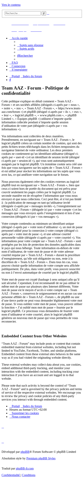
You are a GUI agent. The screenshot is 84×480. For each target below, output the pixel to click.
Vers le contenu (11, 4)
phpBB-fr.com (25, 468)
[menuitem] (30, 45)
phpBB (25, 451)
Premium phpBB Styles (40, 458)
